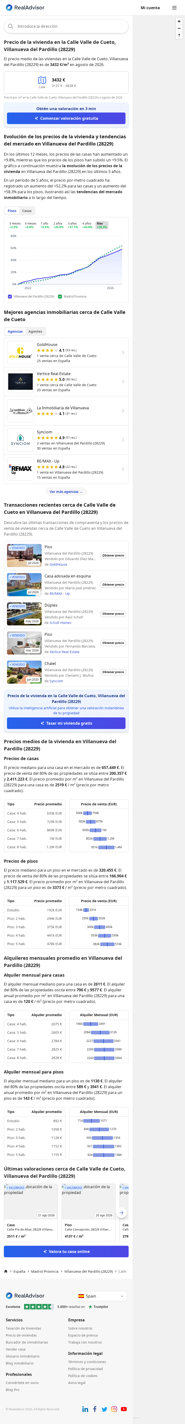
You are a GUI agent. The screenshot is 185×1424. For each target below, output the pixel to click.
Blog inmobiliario (19, 1363)
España (19, 1271)
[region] (158, 719)
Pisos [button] (12, 210)
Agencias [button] (15, 331)
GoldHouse (58, 564)
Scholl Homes (60, 622)
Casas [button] (27, 210)
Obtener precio (113, 555)
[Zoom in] (179, 21)
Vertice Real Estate (64, 651)
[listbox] (66, 1213)
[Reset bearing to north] (179, 35)
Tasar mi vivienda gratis (69, 723)
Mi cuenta (150, 7)
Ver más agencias (66, 491)
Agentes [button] (35, 331)
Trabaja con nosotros (85, 1342)
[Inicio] (6, 1271)
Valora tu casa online (69, 1251)
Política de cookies (83, 1375)
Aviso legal (77, 1382)
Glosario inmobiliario (23, 1356)
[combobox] (66, 26)
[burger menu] (174, 8)
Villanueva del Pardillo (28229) (88, 1271)
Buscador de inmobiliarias (27, 1342)
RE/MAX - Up (60, 593)
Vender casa (16, 1349)
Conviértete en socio (22, 1382)
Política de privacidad (85, 1368)
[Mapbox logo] (136, 1420)
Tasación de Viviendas (23, 1328)
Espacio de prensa (83, 1335)
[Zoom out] (179, 28)
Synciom (56, 681)
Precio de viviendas (21, 1335)
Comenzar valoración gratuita (69, 118)
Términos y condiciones (87, 1361)
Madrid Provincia (45, 1271)
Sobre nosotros (80, 1328)
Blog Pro (12, 1389)
